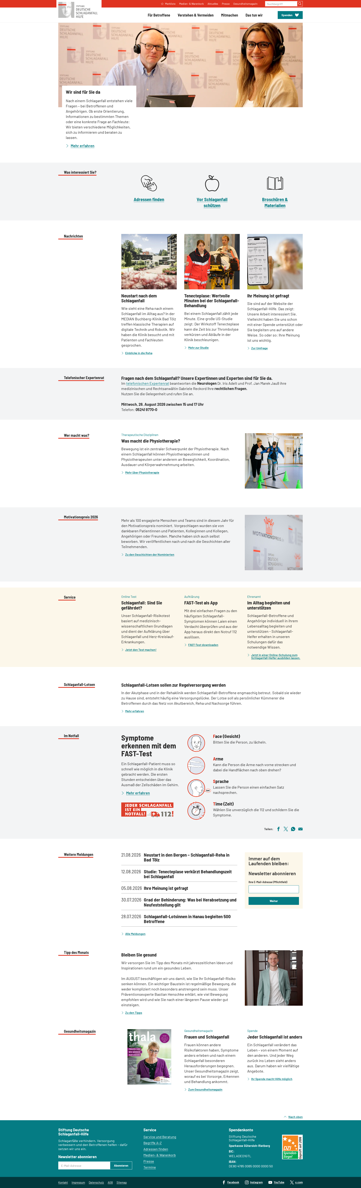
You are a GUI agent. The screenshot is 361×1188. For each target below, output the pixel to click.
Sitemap (122, 1182)
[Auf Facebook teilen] (278, 828)
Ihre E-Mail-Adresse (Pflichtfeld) (268, 881)
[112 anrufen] (151, 809)
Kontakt (63, 1182)
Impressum (78, 1182)
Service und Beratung (159, 1137)
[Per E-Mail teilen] (300, 828)
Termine (149, 1167)
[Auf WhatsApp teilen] (293, 828)
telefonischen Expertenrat (147, 383)
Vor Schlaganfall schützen (212, 202)
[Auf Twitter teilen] (286, 828)
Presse (148, 1161)
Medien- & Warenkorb (159, 1155)
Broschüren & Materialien (275, 202)
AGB (110, 1182)
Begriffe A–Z (152, 1143)
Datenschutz (96, 1182)
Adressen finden (149, 199)
